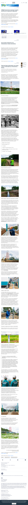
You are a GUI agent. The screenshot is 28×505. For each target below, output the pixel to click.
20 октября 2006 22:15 (16, 40)
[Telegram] (10, 460)
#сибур (2, 457)
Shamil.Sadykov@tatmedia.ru (4, 499)
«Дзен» (9, 455)
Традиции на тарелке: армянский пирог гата (24, 66)
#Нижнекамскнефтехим (14, 457)
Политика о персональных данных (5, 491)
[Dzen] (18, 460)
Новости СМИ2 (4, 37)
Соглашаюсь (14, 503)
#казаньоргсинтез (7, 457)
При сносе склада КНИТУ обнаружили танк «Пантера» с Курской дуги (25, 63)
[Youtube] (25, 460)
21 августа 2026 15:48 (16, 63)
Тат (5, 2)
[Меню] (26, 3)
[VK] (2, 460)
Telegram (12, 455)
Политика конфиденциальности (4, 497)
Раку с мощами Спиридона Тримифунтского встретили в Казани (25, 65)
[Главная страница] (13, 2)
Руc (1, 2)
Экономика (18, 62)
